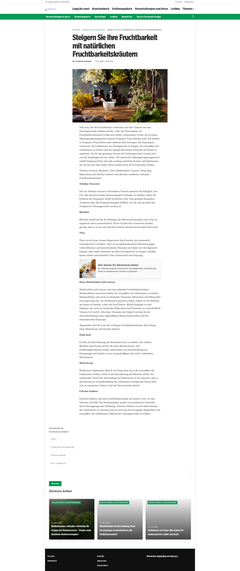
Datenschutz (102, 565)
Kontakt (100, 556)
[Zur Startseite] (50, 9)
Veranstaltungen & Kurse (58, 16)
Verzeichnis (100, 16)
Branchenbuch (100, 9)
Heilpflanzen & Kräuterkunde (93, 30)
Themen (187, 9)
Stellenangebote (122, 9)
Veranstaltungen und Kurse (151, 9)
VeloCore (174, 556)
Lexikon (175, 9)
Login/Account (81, 9)
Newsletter (189, 2)
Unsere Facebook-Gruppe (149, 16)
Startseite (76, 30)
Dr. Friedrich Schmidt (81, 61)
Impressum (101, 561)
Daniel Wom (161, 556)
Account (178, 2)
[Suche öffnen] (193, 16)
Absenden (55, 484)
